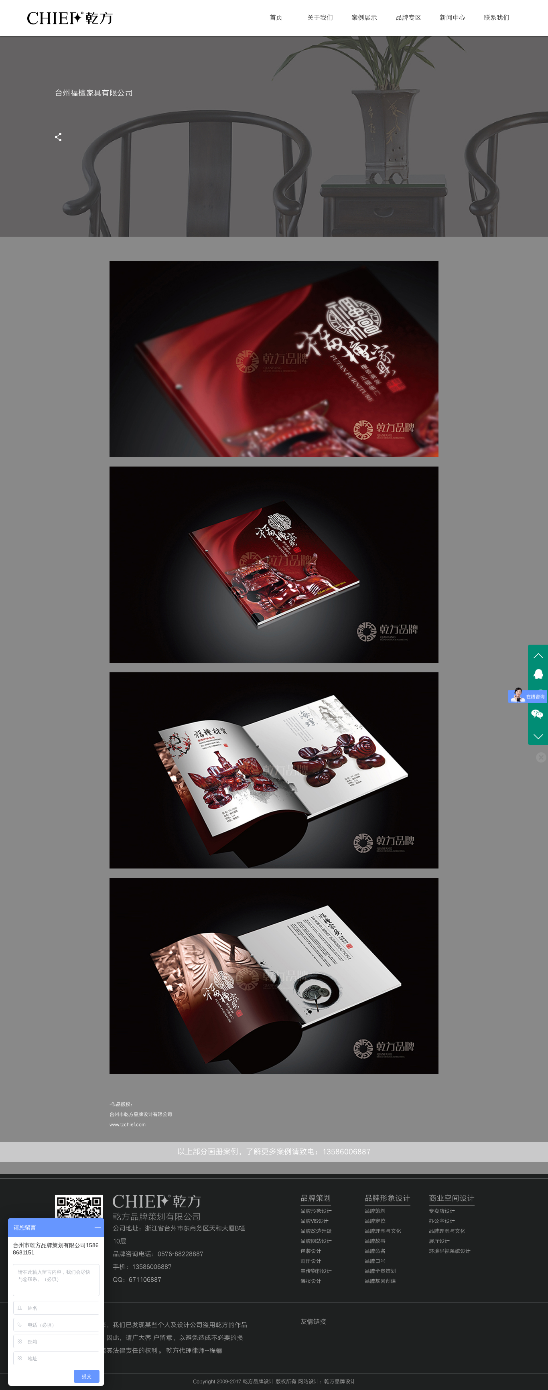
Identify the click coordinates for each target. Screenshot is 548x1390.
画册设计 (310, 1261)
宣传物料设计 (316, 1271)
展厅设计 (439, 1241)
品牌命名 (375, 1251)
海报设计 (310, 1281)
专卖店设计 (442, 1211)
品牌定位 (375, 1221)
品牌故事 (375, 1241)
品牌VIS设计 (314, 1221)
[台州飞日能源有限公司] (538, 735)
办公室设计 (442, 1221)
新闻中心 (452, 18)
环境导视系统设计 (450, 1251)
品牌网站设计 (316, 1241)
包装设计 (310, 1251)
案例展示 (364, 18)
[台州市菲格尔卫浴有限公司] (538, 655)
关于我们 (320, 18)
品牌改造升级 (316, 1231)
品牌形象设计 (316, 1211)
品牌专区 (408, 18)
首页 (276, 18)
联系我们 (496, 18)
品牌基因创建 (380, 1281)
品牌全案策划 (380, 1271)
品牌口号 (375, 1261)
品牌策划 (375, 1211)
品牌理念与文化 (383, 1231)
